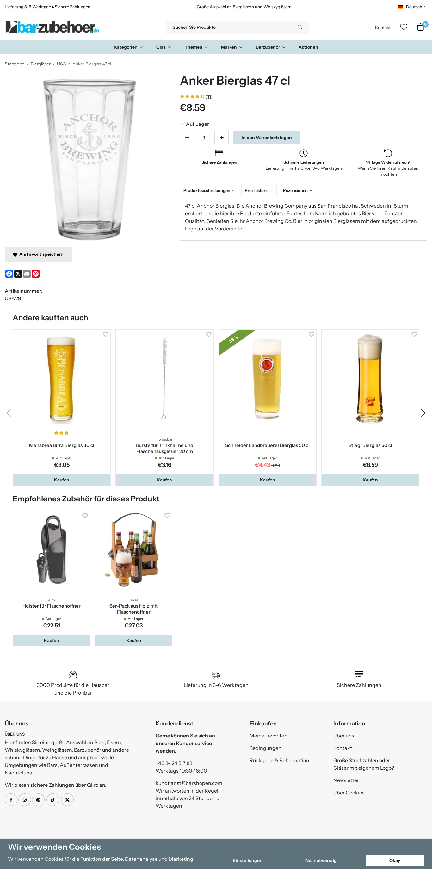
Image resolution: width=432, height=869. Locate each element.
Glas (161, 47)
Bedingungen (265, 748)
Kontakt (383, 27)
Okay (394, 860)
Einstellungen (247, 860)
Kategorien (126, 47)
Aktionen (308, 47)
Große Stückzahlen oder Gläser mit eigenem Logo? (363, 764)
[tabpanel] (303, 219)
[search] (300, 27)
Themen (193, 47)
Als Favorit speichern (40, 254)
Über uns (343, 735)
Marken (229, 47)
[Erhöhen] (221, 137)
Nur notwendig (321, 860)
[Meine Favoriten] (403, 27)
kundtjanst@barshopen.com (189, 783)
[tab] (210, 190)
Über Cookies (349, 792)
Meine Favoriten (268, 735)
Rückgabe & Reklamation (279, 760)
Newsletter (346, 780)
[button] (61, 479)
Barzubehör (268, 47)
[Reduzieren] (187, 137)
